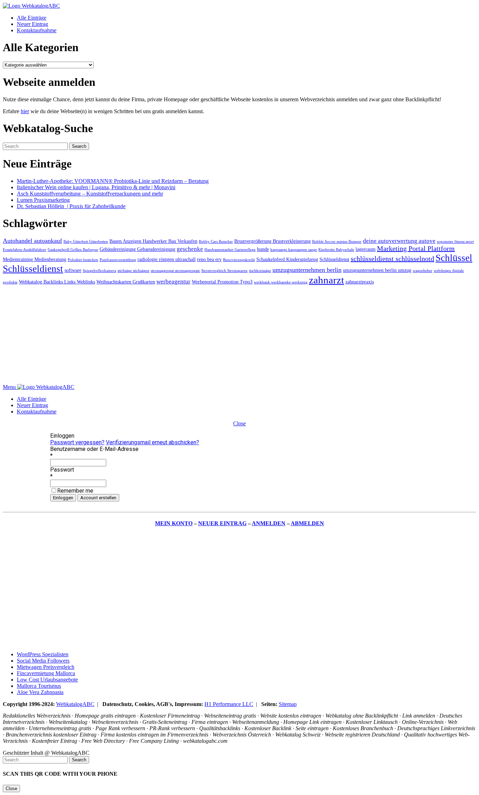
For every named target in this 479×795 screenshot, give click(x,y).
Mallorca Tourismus (39, 686)
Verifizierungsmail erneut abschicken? (152, 442)
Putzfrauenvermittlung (118, 260)
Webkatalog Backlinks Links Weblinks (57, 282)
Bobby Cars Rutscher (216, 242)
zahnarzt (326, 280)
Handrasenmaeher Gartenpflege (230, 250)
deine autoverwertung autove (399, 241)
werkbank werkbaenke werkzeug (281, 282)
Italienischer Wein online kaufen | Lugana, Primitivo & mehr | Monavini (96, 187)
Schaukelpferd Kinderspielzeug (287, 259)
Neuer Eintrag (32, 24)
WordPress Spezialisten (42, 654)
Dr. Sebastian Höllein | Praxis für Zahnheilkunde (71, 206)
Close (239, 423)
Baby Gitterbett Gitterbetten (85, 242)
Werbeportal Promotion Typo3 (222, 282)
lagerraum (366, 249)
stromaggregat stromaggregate (175, 271)
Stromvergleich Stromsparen (224, 271)
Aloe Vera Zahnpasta (40, 692)
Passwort (62, 469)
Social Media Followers (43, 661)
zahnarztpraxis (359, 282)
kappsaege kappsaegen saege (293, 250)
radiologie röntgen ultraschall (166, 259)
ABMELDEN (307, 523)
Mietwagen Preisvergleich (45, 667)
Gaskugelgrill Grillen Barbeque (73, 250)
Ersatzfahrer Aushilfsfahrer (24, 250)
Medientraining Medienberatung (34, 259)
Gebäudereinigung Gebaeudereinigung (137, 249)
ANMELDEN (268, 523)
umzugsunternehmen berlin (307, 269)
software (73, 270)
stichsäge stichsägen (133, 271)
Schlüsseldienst (334, 259)
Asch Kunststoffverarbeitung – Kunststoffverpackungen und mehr (90, 194)
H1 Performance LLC (228, 704)
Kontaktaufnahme (36, 30)
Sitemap (288, 704)
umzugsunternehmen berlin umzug (377, 270)
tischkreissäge (260, 271)
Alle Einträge (31, 18)
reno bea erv (209, 259)
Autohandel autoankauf (32, 240)
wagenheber (422, 271)
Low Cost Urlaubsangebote (47, 680)
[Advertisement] (213, 335)
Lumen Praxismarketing (43, 200)
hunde (263, 249)
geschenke (190, 249)
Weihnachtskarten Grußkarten (125, 282)
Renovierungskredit (239, 260)
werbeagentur (173, 281)
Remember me (75, 490)
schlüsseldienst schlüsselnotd (392, 258)
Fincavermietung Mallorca (46, 673)
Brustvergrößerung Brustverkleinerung (272, 241)
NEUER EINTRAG (222, 523)
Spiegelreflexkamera (99, 271)
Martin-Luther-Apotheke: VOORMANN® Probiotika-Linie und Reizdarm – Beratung (113, 181)
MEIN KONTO (174, 523)
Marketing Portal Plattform (416, 248)
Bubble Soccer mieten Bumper (337, 242)
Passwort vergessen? (77, 442)
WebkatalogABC (75, 704)
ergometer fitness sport (455, 242)
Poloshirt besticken (83, 260)
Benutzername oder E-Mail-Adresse (94, 449)
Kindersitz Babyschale (336, 250)
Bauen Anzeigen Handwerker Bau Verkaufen (153, 241)
